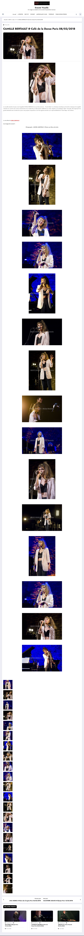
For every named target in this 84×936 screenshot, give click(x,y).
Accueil (14, 14)
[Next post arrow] (80, 900)
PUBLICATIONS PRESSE (61, 14)
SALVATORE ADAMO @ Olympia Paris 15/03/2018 (58, 901)
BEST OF (27, 14)
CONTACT (32, 14)
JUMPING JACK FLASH (42, 14)
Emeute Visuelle (41, 7)
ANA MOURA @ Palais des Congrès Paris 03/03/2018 (25, 901)
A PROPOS (20, 14)
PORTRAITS (51, 14)
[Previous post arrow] (3, 900)
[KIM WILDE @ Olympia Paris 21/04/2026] (15, 916)
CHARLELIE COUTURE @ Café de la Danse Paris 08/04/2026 (39, 925)
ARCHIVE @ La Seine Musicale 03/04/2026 (65, 925)
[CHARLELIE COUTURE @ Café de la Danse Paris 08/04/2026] (42, 916)
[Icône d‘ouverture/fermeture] (3, 14)
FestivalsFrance (9, 923)
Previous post (38, 898)
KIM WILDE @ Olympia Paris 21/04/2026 (11, 925)
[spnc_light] (80, 14)
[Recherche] (76, 14)
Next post (45, 898)
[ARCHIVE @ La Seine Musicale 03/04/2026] (68, 916)
